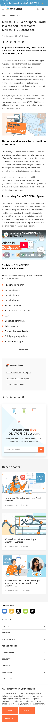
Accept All (10, 718)
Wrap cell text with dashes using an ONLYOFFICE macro (21, 540)
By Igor (25, 546)
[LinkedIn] (11, 41)
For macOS (18, 611)
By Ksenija (25, 36)
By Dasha (26, 590)
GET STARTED (24, 349)
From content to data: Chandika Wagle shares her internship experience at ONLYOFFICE (22, 583)
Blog (4, 16)
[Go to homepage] (14, 8)
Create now (41, 450)
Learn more (40, 704)
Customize (27, 710)
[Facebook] (3, 41)
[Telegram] (19, 41)
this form (28, 67)
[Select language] (43, 8)
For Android (25, 611)
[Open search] (38, 8)
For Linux (11, 611)
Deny (10, 710)
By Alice (25, 505)
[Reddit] (15, 41)
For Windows (4, 611)
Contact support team (15, 384)
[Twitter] (7, 41)
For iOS (32, 611)
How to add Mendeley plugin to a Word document (23, 499)
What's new (14, 16)
